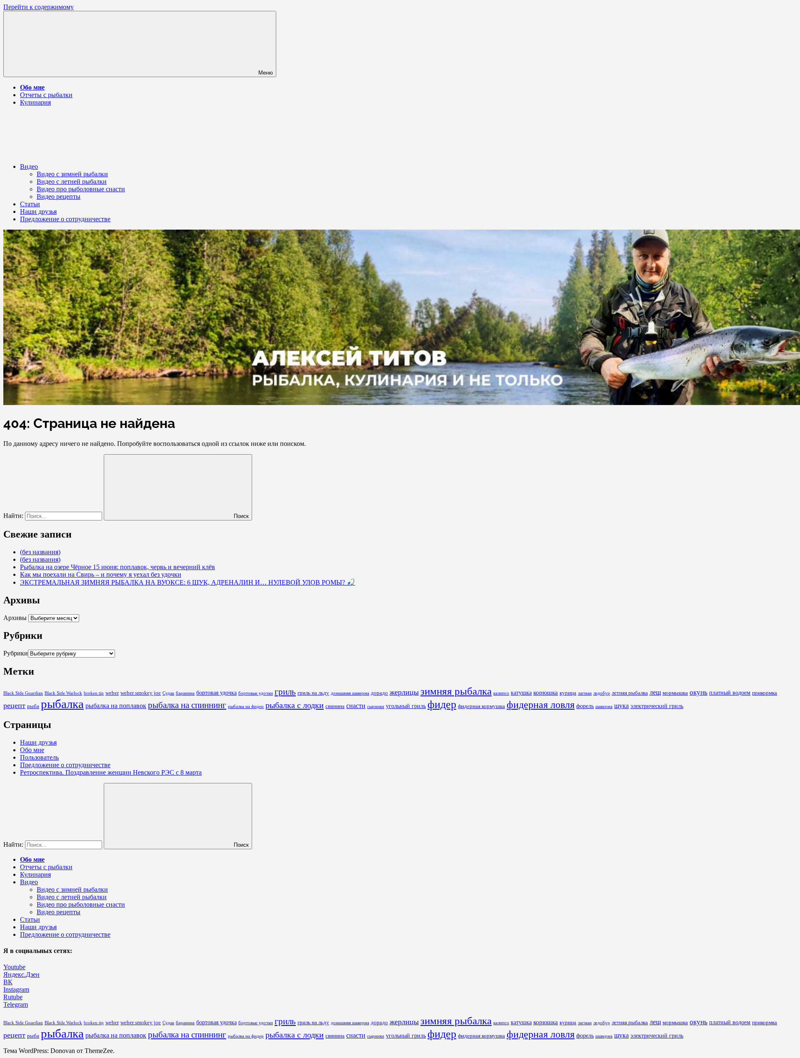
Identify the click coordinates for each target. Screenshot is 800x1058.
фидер (442, 704)
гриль (285, 691)
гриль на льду (313, 693)
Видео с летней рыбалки (72, 181)
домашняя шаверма (350, 693)
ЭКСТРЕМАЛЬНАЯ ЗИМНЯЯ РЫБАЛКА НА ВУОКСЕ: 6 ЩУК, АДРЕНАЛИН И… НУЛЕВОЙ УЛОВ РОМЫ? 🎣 (187, 582)
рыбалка (62, 703)
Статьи (30, 204)
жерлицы (404, 692)
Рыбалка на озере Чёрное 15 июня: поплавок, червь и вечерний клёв (117, 566)
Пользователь (39, 757)
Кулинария (35, 102)
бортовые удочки (255, 693)
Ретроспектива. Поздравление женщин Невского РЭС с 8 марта (111, 772)
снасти (355, 706)
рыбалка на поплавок (115, 706)
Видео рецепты (58, 196)
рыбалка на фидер (246, 706)
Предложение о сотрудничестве (65, 219)
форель (585, 706)
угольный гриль (406, 706)
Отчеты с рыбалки (46, 94)
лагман (585, 693)
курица (568, 693)
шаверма (603, 706)
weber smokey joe (140, 693)
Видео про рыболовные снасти (81, 189)
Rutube (12, 996)
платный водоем (729, 693)
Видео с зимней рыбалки (72, 174)
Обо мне (32, 749)
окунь (699, 692)
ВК (7, 981)
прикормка (764, 693)
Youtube (14, 966)
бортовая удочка (216, 693)
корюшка (545, 692)
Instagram (16, 989)
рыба (33, 706)
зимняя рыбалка (456, 691)
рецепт (14, 705)
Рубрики (15, 653)
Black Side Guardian (23, 693)
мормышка (675, 693)
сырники (375, 706)
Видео (29, 166)
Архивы (15, 617)
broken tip (94, 693)
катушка (521, 693)
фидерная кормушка (481, 706)
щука (621, 705)
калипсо (501, 693)
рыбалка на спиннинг (187, 705)
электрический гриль (656, 706)
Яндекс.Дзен (21, 974)
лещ (655, 692)
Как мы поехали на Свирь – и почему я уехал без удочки (100, 574)
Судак (168, 693)
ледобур (601, 693)
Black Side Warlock (63, 693)
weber (112, 693)
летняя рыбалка (630, 693)
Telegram (15, 1004)
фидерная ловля (541, 704)
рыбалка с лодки (294, 705)
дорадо (379, 693)
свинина (335, 706)
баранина (185, 693)
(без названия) (40, 551)
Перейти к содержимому (38, 6)
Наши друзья (38, 211)
